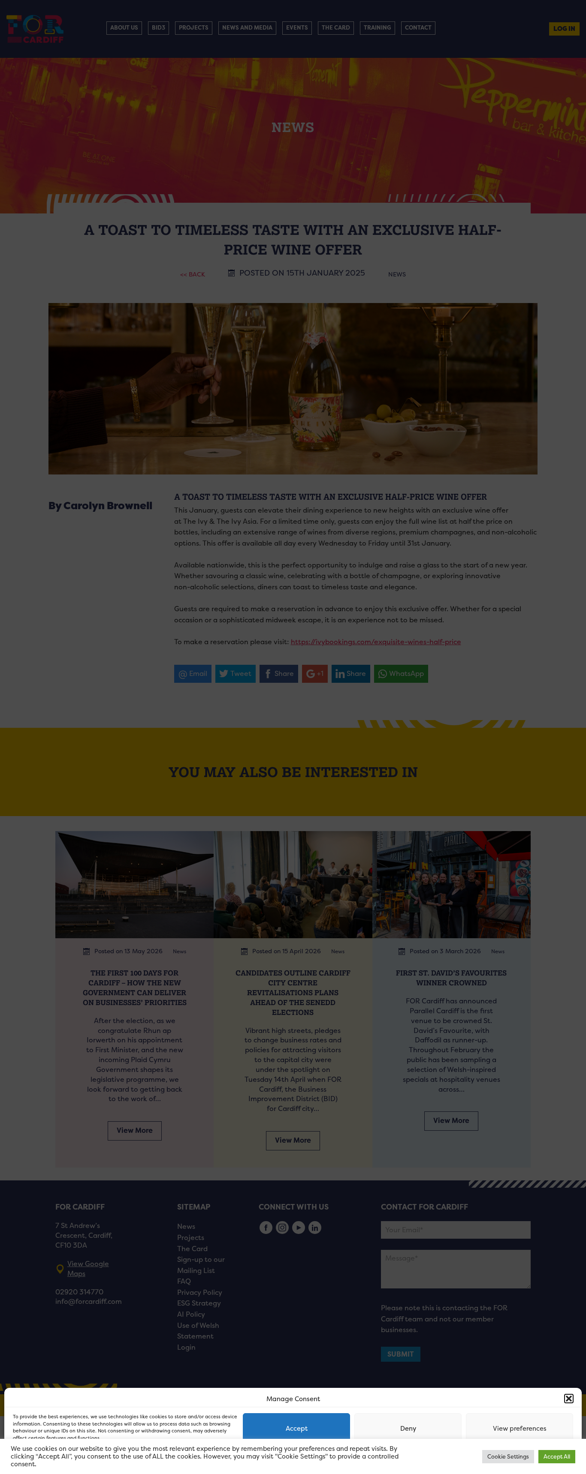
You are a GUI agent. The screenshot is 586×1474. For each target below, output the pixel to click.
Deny (408, 1428)
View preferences (520, 1428)
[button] (569, 1398)
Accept (297, 1428)
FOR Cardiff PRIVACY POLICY (46, 1459)
